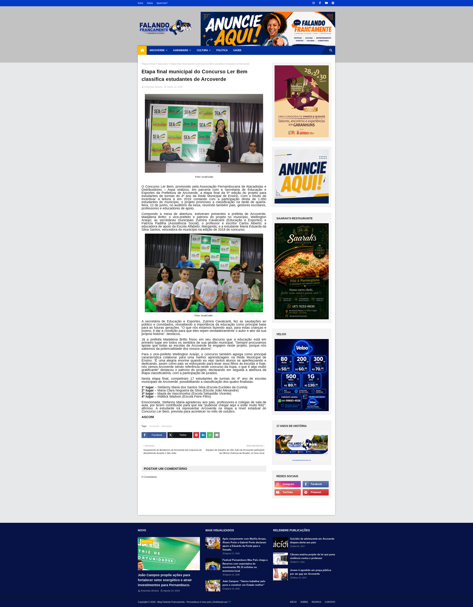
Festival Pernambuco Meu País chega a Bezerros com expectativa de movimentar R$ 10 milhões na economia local (245, 565)
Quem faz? (162, 3)
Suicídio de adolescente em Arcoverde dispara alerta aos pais (312, 540)
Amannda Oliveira (153, 87)
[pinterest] (333, 3)
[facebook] (320, 3)
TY (229, 602)
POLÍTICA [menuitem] (222, 50)
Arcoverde (154, 426)
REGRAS (316, 602)
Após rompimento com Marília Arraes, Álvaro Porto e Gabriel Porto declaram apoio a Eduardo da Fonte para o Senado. (244, 544)
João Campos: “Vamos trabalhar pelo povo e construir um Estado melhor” (243, 583)
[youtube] (326, 3)
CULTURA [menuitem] (202, 50)
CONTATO (330, 602)
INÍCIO (293, 602)
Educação (163, 64)
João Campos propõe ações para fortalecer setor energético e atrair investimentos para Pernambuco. (165, 580)
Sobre (150, 3)
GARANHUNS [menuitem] (180, 50)
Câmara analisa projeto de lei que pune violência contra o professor (312, 556)
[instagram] (313, 3)
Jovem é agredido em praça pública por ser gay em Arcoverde (310, 572)
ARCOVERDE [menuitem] (157, 50)
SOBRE (304, 602)
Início (140, 3)
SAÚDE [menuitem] (237, 50)
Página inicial (148, 64)
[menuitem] (142, 50)
